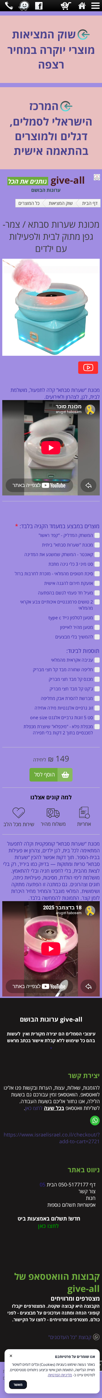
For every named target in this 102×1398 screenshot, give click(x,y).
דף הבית (89, 203)
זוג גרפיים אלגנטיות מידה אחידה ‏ (62, 708)
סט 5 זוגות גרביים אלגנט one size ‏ (60, 717)
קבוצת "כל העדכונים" (68, 1337)
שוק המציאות (61, 203)
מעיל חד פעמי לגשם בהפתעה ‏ (64, 593)
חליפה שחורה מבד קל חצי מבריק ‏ (62, 669)
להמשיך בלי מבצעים (74, 637)
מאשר (18, 1384)
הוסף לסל (44, 774)
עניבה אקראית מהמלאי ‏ (71, 660)
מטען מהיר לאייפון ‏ (75, 627)
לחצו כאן (33, 1108)
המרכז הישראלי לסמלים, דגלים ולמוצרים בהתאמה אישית (51, 128)
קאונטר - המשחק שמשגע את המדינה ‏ (57, 554)
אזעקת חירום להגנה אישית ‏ (67, 583)
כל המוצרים (28, 203)
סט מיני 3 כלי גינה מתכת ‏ (69, 564)
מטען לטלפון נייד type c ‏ (69, 617)
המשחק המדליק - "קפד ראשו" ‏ (64, 535)
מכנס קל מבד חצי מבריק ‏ (69, 679)
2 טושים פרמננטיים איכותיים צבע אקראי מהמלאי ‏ (56, 605)
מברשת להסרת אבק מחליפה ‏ (66, 698)
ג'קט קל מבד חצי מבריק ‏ (70, 689)
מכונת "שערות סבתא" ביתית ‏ (66, 545)
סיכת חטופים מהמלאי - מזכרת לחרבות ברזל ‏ (52, 573)
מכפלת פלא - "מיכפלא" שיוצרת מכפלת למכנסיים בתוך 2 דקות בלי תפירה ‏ (58, 729)
